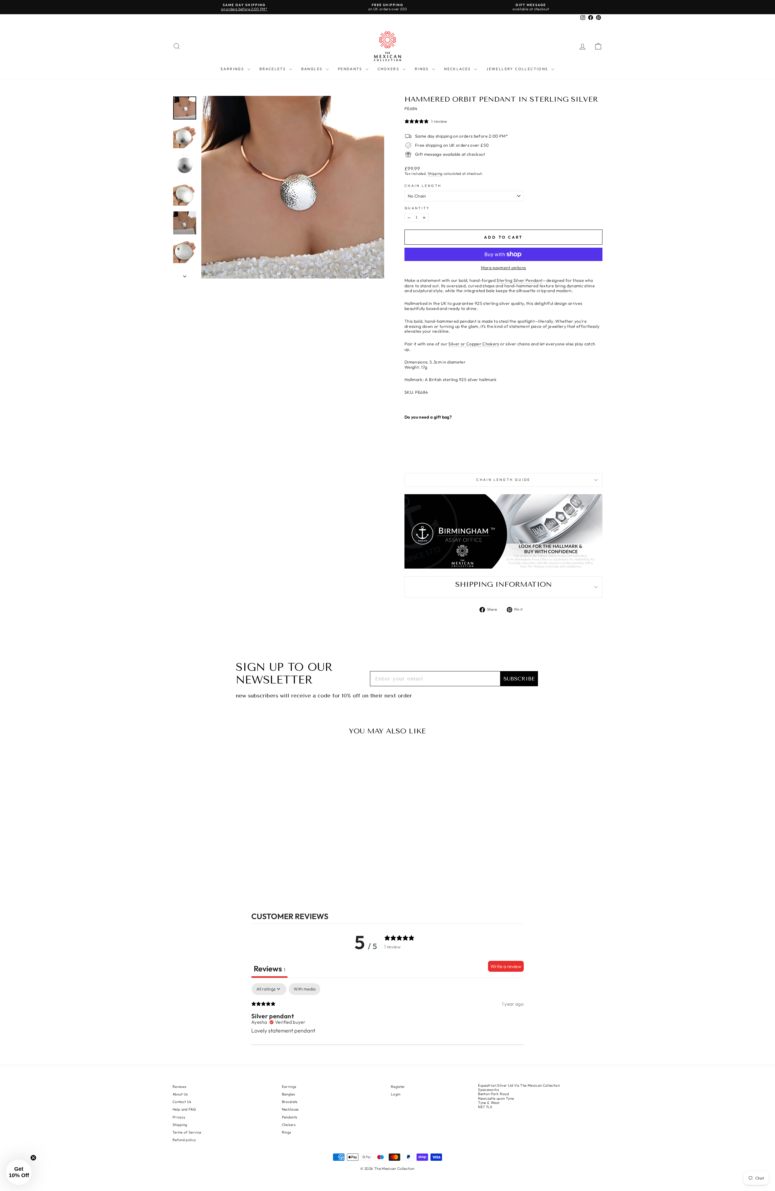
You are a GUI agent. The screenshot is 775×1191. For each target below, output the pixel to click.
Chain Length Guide (503, 480)
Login (396, 1094)
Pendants (351, 69)
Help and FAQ (184, 1109)
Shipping (435, 173)
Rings (422, 69)
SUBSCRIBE (519, 678)
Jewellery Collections (518, 69)
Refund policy (184, 1139)
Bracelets (273, 69)
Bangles (312, 69)
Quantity (417, 208)
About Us (180, 1094)
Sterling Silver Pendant (519, 280)
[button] (18, 1172)
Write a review (505, 966)
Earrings (233, 69)
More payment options (503, 267)
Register (398, 1086)
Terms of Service (187, 1132)
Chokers (389, 69)
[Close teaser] (33, 1158)
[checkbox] (304, 989)
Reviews (179, 1086)
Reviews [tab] (269, 969)
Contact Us (182, 1101)
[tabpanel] (387, 1022)
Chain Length (422, 186)
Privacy (179, 1117)
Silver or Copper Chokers (473, 344)
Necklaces (458, 69)
